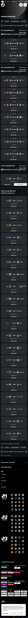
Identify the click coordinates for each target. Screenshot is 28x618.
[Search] (25, 5)
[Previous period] (2, 25)
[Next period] (26, 25)
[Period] (2, 21)
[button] (21, 5)
